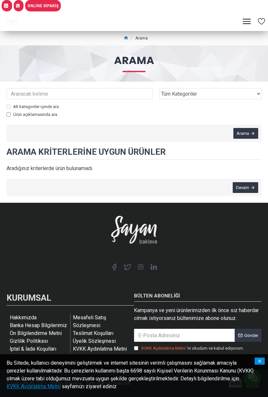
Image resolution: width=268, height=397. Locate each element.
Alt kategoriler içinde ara (36, 106)
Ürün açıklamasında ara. (35, 114)
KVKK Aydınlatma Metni (33, 386)
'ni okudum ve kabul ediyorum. (193, 348)
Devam (242, 187)
